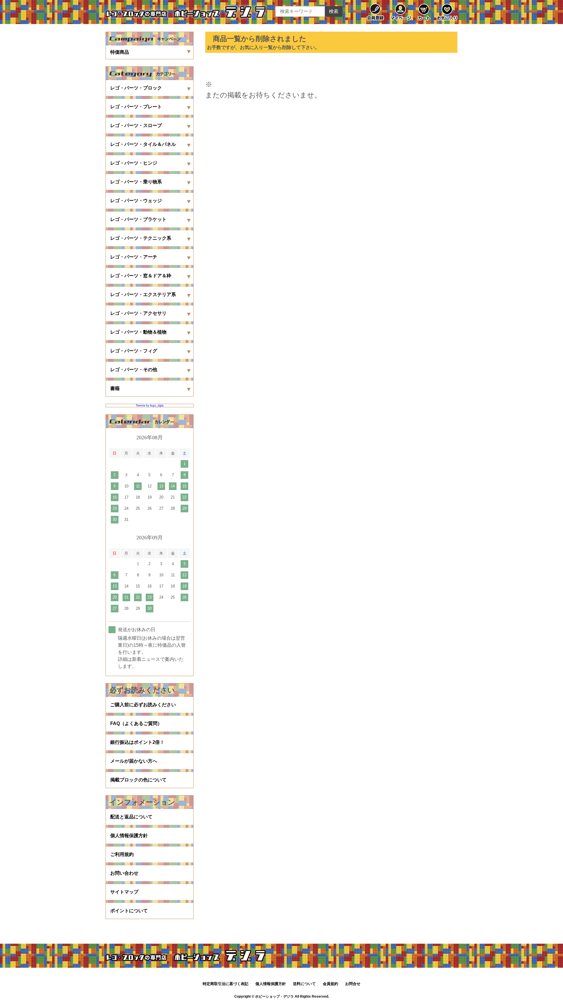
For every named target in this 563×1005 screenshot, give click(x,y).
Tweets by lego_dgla (150, 405)
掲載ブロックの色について (138, 779)
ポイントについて (129, 910)
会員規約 (330, 984)
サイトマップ (124, 891)
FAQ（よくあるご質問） (136, 723)
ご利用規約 (122, 854)
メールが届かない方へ (133, 761)
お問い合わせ (124, 873)
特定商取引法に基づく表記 (225, 984)
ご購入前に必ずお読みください (143, 704)
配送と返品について (131, 816)
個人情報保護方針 (129, 835)
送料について (304, 984)
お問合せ (352, 984)
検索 (333, 11)
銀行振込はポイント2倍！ (137, 742)
